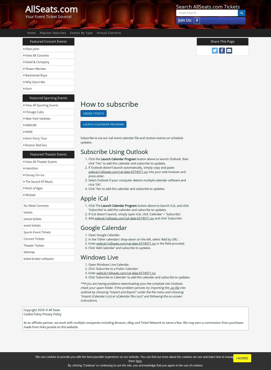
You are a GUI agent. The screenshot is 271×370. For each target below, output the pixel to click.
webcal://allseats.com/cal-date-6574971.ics (118, 172)
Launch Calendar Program (103, 124)
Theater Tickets (34, 245)
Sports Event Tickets (37, 232)
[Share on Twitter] (215, 51)
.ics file (174, 288)
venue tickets (32, 219)
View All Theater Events (41, 162)
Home (31, 33)
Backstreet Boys (36, 75)
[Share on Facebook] (222, 51)
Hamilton (31, 168)
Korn (28, 88)
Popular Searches (53, 33)
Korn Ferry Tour (36, 138)
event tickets (32, 225)
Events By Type (81, 33)
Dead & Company (37, 62)
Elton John (32, 49)
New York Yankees (37, 118)
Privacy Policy (52, 314)
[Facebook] (197, 20)
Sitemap (29, 252)
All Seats (54, 310)
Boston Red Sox (36, 145)
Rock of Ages (34, 188)
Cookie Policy (33, 314)
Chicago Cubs (34, 112)
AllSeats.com (51, 9)
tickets (28, 212)
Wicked (30, 195)
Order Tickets (93, 113)
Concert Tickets (34, 239)
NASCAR (30, 125)
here (139, 361)
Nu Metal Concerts (36, 206)
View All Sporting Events (41, 105)
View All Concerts (37, 55)
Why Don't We (35, 82)
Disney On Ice (34, 175)
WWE (29, 132)
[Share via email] (229, 51)
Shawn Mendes (35, 69)
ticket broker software (39, 259)
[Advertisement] (136, 65)
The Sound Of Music (39, 182)
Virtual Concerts (109, 33)
